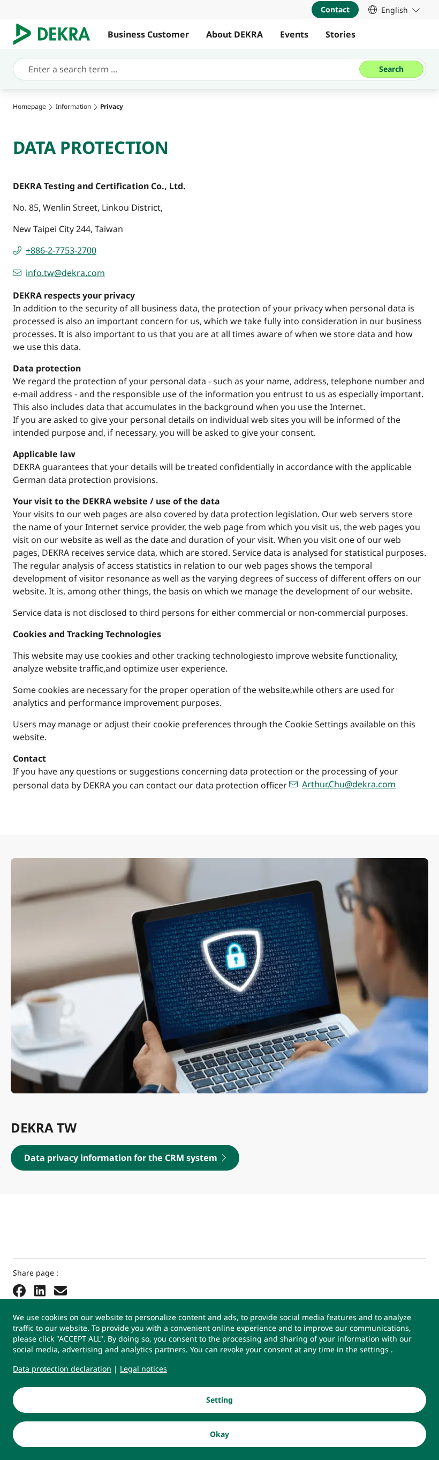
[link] (394, 9)
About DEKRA (234, 34)
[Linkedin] (40, 1291)
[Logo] (56, 34)
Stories (340, 34)
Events (294, 34)
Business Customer (148, 34)
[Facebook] (19, 1291)
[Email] (60, 1291)
